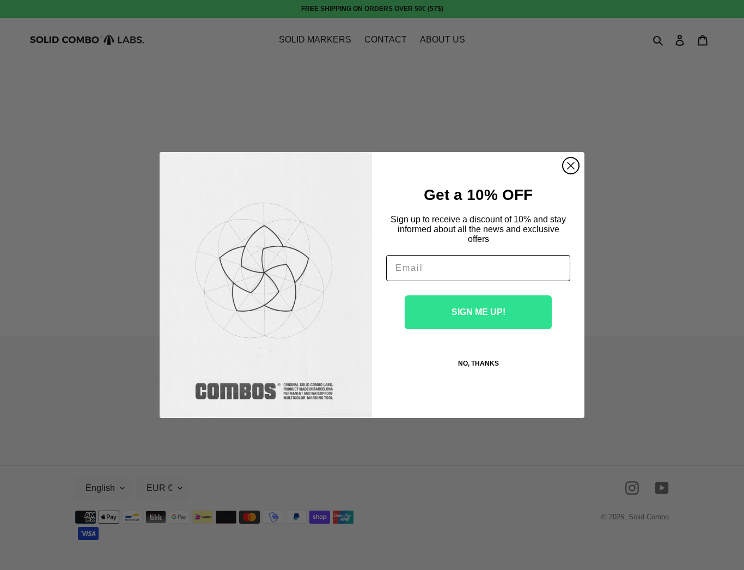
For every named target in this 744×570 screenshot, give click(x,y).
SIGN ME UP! (478, 312)
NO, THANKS (478, 363)
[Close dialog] (571, 165)
